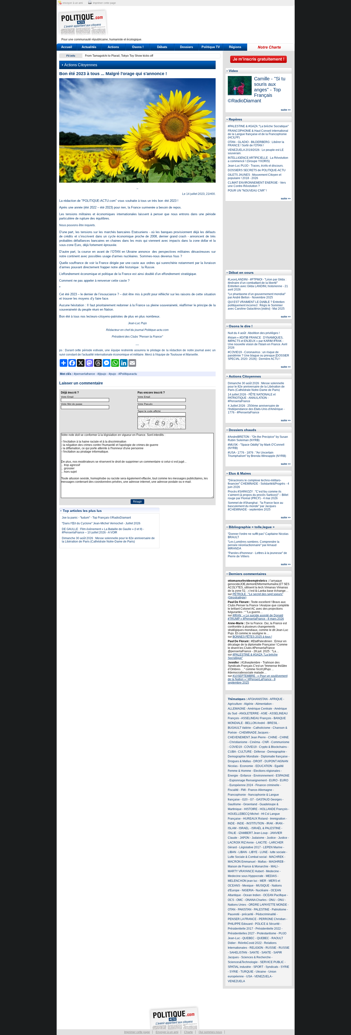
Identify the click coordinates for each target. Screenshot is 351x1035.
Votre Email (67, 396)
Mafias (262, 861)
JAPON (244, 837)
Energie (233, 775)
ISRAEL (244, 828)
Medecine (272, 871)
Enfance (245, 775)
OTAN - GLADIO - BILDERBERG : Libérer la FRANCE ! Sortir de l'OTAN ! (256, 143)
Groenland (250, 804)
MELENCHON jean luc (242, 880)
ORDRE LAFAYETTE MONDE (268, 904)
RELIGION (256, 947)
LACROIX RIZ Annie (241, 842)
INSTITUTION (255, 823)
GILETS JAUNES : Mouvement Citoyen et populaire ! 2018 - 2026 (254, 176)
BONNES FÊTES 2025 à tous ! (252, 636)
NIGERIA (247, 890)
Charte (188, 1032)
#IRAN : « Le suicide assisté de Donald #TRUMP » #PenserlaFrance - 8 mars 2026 (256, 617)
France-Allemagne (260, 790)
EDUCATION (263, 766)
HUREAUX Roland (255, 818)
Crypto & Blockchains (273, 747)
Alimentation (263, 704)
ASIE (264, 713)
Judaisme (258, 837)
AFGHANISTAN (258, 699)
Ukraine (261, 971)
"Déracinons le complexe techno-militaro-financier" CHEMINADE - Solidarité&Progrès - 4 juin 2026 (258, 484)
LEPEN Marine (272, 847)
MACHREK (276, 857)
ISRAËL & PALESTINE (266, 828)
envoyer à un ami (73, 2)
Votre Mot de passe (71, 404)
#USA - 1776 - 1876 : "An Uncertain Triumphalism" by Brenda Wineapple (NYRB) (257, 454)
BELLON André (255, 723)
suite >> (286, 109)
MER (263, 880)
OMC (239, 900)
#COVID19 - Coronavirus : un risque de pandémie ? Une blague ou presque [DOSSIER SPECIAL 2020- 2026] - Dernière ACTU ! (258, 355)
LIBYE (253, 852)
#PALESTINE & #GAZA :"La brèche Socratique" (258, 126)
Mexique (248, 885)
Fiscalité (233, 790)
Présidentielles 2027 (241, 933)
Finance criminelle (267, 785)
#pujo (112, 374)
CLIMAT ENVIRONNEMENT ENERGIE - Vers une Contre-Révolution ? (257, 184)
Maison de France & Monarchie (248, 866)
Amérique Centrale (260, 708)
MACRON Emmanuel (241, 861)
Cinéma (255, 742)
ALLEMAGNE (236, 708)
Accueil (66, 47)
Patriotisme (279, 909)
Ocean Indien (252, 895)
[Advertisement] (205, 22)
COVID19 (235, 747)
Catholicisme (261, 727)
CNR (265, 742)
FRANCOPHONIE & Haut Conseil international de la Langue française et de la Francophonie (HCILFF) (258, 134)
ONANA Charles (255, 900)
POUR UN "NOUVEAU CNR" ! (247, 190)
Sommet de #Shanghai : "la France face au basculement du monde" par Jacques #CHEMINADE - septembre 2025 (255, 506)
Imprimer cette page (137, 1032)
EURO (273, 780)
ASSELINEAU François (256, 718)
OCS (231, 900)
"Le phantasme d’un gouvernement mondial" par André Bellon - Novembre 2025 (257, 295)
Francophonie (237, 794)
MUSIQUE (262, 885)
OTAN (231, 909)
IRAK (269, 823)
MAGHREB (276, 861)
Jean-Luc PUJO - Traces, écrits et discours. (255, 165)
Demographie (276, 751)
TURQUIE (246, 971)
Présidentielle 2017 (240, 928)
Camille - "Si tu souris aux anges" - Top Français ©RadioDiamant (256, 89)
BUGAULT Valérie (239, 727)
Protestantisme (266, 933)
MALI (274, 866)
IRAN (279, 823)
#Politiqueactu (127, 374)
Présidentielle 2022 (268, 928)
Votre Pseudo (145, 404)
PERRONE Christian (272, 919)
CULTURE (245, 751)
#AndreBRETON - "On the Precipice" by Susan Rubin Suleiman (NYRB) (258, 438)
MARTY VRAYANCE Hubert (246, 871)
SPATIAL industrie (239, 967)
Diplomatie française (274, 756)
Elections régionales (267, 770)
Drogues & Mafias (239, 761)
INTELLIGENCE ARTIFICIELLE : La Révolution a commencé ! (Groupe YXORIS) (258, 159)
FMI (243, 790)
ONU (272, 900)
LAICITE (261, 842)
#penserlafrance (84, 374)
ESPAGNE (282, 775)
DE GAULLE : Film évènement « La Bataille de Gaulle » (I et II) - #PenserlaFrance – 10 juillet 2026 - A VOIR (103, 530)
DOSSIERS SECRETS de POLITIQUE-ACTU (257, 170)
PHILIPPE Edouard (240, 923)
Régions (235, 47)
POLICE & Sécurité (267, 923)
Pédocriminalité (266, 914)
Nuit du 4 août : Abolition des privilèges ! (254, 333)
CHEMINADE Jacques (253, 732)
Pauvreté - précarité (240, 914)
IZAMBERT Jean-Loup (253, 833)
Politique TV (211, 47)
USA (249, 976)
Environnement (263, 775)
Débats (162, 47)
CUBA (232, 751)
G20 (245, 799)
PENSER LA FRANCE (242, 919)
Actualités (89, 47)
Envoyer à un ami (167, 1032)
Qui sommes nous (210, 1032)
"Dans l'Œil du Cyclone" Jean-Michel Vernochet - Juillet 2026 (101, 523)
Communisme (280, 742)
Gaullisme (234, 804)
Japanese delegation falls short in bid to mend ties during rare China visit (132, 55)
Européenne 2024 (241, 785)
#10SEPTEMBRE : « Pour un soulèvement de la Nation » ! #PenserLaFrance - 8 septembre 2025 (257, 679)
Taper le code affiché (149, 411)
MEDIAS (271, 876)
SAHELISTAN (238, 952)
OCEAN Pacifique (274, 895)
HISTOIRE (250, 809)
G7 (252, 799)
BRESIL (272, 723)
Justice (271, 837)
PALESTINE (261, 909)
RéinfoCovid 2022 (250, 943)
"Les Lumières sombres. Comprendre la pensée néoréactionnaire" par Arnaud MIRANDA (253, 545)
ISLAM (232, 828)
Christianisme (238, 742)
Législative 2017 (250, 847)
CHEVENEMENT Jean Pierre (247, 737)
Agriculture (235, 704)
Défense (259, 751)
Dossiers (186, 47)
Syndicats (272, 967)
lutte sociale (278, 852)
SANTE (254, 952)
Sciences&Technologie (243, 962)
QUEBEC (248, 938)
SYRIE (285, 967)
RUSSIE (271, 947)
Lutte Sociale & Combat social (247, 857)
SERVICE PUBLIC (272, 962)
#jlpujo (101, 374)
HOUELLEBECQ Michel (243, 814)
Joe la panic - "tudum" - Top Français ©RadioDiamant (96, 517)
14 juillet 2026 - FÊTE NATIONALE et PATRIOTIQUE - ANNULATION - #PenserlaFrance (252, 398)
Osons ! (138, 47)
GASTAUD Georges (269, 799)
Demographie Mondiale (243, 756)
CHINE (272, 737)
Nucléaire (262, 890)
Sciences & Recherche (256, 957)
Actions (113, 47)
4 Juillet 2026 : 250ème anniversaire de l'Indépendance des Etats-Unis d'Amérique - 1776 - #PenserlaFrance (256, 409)
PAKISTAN (244, 909)
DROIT (257, 761)
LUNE (264, 852)
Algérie (248, 704)
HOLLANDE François (273, 809)
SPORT (258, 967)
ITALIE (232, 833)
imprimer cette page (104, 2)
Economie (246, 766)
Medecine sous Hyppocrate (245, 876)
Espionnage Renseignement (248, 780)
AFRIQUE (276, 699)
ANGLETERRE (249, 713)
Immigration (277, 818)
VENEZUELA (262, 976)
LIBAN (232, 852)
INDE (231, 823)
